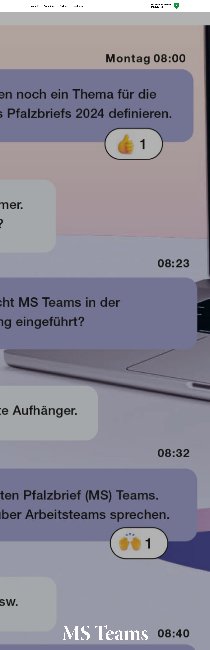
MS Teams (105, 635)
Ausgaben (49, 6)
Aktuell (34, 6)
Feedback (77, 6)
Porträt (63, 6)
